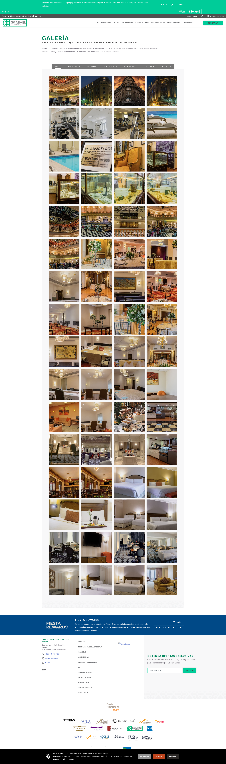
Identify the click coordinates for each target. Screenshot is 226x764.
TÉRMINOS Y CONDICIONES (87, 662)
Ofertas (139, 23)
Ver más (177, 622)
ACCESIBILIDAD (83, 657)
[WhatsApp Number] (202, 16)
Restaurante (131, 66)
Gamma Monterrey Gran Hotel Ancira (22, 16)
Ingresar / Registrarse (169, 628)
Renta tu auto (83, 692)
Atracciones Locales (155, 23)
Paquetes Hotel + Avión (108, 23)
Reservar (213, 23)
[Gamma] (194, 11)
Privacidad (82, 652)
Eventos (91, 66)
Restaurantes (173, 23)
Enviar (189, 670)
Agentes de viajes (85, 677)
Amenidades (188, 23)
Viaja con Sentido (85, 672)
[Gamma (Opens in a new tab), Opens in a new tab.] (182, 11)
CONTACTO (81, 642)
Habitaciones (127, 23)
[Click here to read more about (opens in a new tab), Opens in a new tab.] (69, 721)
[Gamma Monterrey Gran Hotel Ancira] (17, 22)
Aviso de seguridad (85, 687)
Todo (58, 66)
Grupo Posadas (84, 682)
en (7, 11)
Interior (166, 66)
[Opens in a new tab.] (124, 644)
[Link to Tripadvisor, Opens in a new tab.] (44, 670)
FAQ (79, 667)
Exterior (150, 66)
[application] (113, 756)
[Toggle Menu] (199, 23)
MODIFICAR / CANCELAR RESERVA (90, 647)
